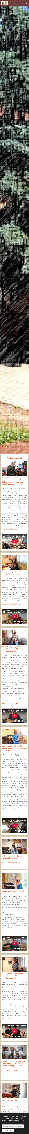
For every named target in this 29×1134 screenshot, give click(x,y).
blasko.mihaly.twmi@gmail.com (11, 703)
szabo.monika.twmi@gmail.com (11, 863)
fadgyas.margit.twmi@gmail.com (11, 604)
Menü (26, 2)
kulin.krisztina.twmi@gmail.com (11, 813)
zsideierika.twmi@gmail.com (10, 529)
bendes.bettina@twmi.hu (9, 931)
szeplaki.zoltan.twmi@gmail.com (11, 1070)
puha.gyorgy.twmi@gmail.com (10, 1018)
